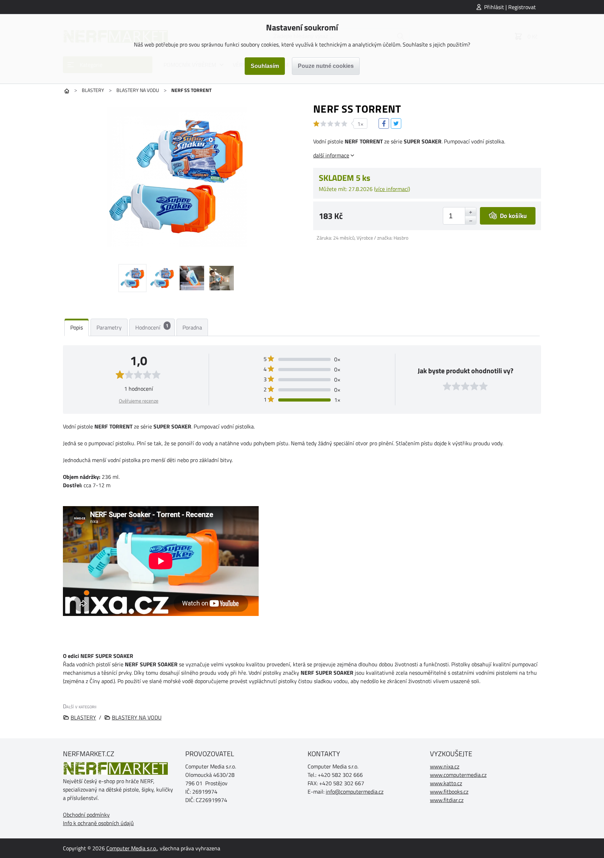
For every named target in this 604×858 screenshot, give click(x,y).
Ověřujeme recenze (138, 400)
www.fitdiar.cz (446, 800)
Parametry (109, 327)
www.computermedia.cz (458, 775)
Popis (76, 327)
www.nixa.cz (444, 766)
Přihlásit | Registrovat (510, 7)
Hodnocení (151, 327)
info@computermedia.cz (354, 791)
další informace (331, 155)
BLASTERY (93, 90)
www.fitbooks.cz (449, 791)
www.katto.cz (446, 783)
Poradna (192, 327)
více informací (392, 189)
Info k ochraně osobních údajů (98, 823)
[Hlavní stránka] (67, 91)
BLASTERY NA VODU (137, 90)
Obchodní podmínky (86, 814)
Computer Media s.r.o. (131, 848)
